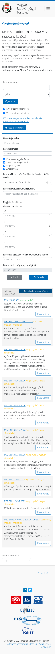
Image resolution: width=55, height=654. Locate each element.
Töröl (15, 277)
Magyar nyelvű (13, 165)
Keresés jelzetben (11, 138)
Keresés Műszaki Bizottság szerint (19, 188)
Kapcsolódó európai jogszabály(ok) (19, 265)
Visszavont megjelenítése (18, 113)
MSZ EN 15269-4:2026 (14, 349)
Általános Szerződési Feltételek (22, 643)
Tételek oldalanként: (11, 555)
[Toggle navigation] (48, 8)
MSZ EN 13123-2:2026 (14, 430)
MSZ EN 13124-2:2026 (14, 380)
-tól (4, 210)
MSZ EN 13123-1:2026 (14, 454)
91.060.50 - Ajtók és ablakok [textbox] (26, 182)
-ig (4, 221)
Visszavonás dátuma (12, 206)
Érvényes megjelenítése (17, 108)
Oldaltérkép (43, 573)
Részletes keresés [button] (15, 127)
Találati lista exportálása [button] (36, 291)
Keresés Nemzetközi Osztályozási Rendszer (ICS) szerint (25, 176)
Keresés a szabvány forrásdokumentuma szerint (25, 254)
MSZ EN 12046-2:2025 (14, 501)
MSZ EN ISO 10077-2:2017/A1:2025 (21, 519)
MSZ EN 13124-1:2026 (14, 405)
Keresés (12, 101)
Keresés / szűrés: (11, 82)
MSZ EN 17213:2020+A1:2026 (18, 321)
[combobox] (27, 182)
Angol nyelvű (12, 168)
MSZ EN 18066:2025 (14, 479)
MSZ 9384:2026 (11, 300)
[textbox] (27, 193)
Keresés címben (10, 148)
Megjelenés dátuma (12, 202)
